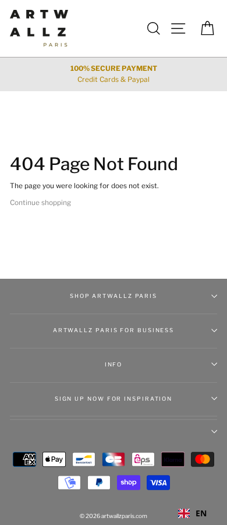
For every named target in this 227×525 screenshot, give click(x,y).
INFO (114, 364)
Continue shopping (40, 203)
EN (201, 513)
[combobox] (192, 513)
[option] (113, 74)
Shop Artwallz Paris (113, 296)
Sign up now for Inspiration (113, 398)
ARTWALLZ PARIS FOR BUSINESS (113, 330)
